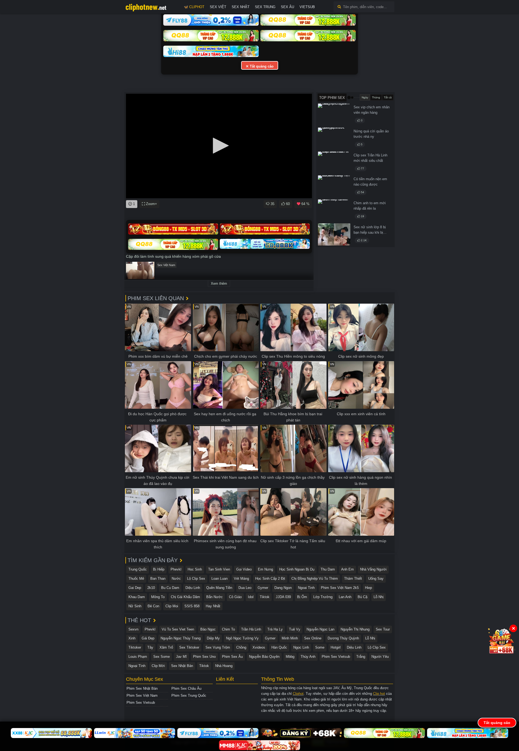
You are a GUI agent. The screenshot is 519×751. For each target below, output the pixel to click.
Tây (150, 647)
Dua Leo (244, 588)
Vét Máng (241, 578)
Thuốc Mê (136, 578)
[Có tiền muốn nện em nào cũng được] (334, 186)
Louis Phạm (137, 657)
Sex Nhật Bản (182, 666)
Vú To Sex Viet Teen (178, 629)
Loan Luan (219, 578)
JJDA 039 (283, 597)
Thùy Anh (308, 657)
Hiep (368, 588)
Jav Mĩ (181, 657)
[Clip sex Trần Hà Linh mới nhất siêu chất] (334, 163)
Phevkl (176, 569)
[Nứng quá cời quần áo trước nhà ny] (334, 139)
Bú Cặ (362, 597)
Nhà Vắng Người (373, 569)
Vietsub (307, 7)
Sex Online (312, 638)
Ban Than (157, 578)
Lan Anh (345, 597)
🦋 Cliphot (194, 7)
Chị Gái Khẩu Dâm (185, 597)
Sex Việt (218, 7)
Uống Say (376, 578)
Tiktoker (134, 647)
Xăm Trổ (166, 647)
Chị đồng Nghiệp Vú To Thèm (314, 578)
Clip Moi (171, 606)
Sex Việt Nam (166, 265)
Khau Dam (136, 597)
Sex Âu (287, 7)
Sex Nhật (240, 7)
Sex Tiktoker (189, 647)
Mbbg (290, 657)
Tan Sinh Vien (219, 569)
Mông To (158, 597)
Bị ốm (302, 597)
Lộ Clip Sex (196, 578)
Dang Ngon (283, 588)
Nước (176, 578)
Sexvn (133, 629)
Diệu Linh (192, 588)
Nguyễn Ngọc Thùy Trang (181, 638)
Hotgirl (336, 647)
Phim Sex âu (232, 657)
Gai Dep (134, 588)
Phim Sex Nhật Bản (142, 688)
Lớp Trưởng (322, 597)
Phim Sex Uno (204, 657)
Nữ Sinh (134, 606)
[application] (219, 146)
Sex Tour (383, 629)
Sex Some (161, 657)
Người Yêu (380, 657)
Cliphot (298, 694)
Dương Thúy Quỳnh (343, 638)
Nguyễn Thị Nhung (355, 629)
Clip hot (379, 694)
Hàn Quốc (279, 647)
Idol (251, 597)
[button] (219, 145)
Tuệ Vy (294, 629)
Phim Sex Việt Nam (142, 695)
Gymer (263, 588)
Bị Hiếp (158, 569)
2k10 (151, 588)
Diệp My (213, 638)
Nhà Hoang (223, 666)
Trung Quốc (137, 569)
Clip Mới (158, 666)
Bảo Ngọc (208, 629)
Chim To (228, 629)
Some (319, 647)
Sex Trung (265, 7)
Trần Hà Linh (251, 629)
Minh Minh (290, 638)
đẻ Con (153, 606)
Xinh (131, 638)
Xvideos (258, 647)
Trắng (360, 657)
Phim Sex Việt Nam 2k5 (340, 588)
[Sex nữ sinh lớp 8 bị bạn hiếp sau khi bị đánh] (334, 234)
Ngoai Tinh (306, 588)
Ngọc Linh (301, 647)
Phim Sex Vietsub (336, 657)
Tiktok (265, 597)
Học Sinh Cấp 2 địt (270, 578)
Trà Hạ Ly (275, 629)
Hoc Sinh (195, 569)
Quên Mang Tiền (219, 588)
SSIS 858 (191, 606)
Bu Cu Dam (170, 588)
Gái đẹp (148, 638)
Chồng (241, 647)
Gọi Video (244, 569)
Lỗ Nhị (379, 597)
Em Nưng (265, 569)
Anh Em (347, 569)
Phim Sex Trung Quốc (188, 695)
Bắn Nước (214, 597)
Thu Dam (328, 569)
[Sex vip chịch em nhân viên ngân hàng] (334, 114)
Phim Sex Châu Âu (186, 688)
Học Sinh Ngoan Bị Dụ (296, 569)
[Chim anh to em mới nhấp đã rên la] (334, 210)
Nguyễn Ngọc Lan (320, 629)
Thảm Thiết (353, 578)
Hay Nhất (213, 606)
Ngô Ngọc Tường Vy (242, 638)
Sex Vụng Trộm (217, 647)
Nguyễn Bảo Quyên (264, 657)
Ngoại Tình (136, 666)
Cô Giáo (235, 597)
